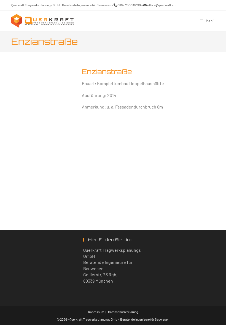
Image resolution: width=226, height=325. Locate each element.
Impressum (96, 312)
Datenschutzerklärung (123, 312)
